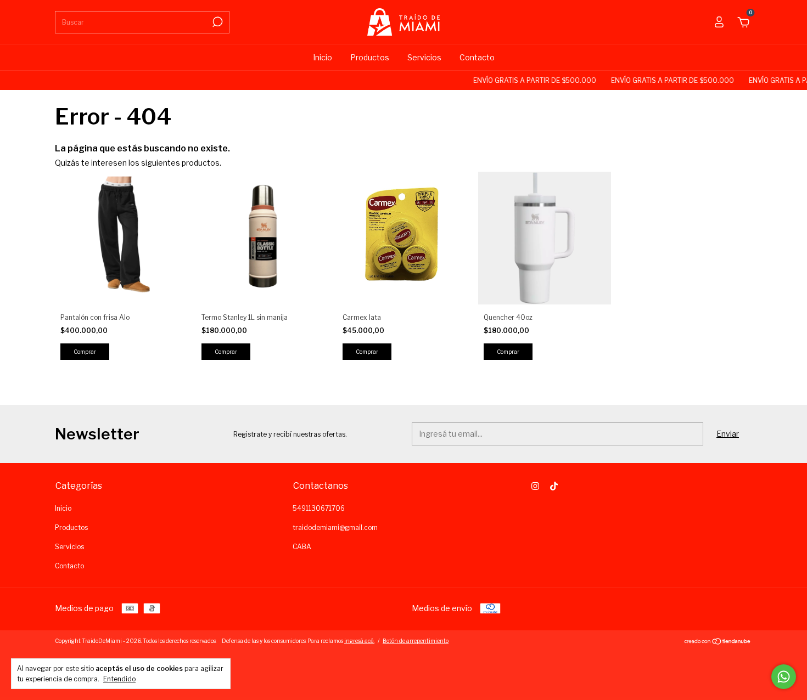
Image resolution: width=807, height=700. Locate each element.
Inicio (322, 57)
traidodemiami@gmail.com (335, 527)
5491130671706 (319, 508)
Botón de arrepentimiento (416, 640)
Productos (369, 57)
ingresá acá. (359, 640)
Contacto (477, 57)
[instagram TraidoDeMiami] (535, 486)
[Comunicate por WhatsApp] (783, 676)
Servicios (424, 57)
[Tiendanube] (717, 642)
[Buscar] (216, 22)
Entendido (119, 679)
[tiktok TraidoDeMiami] (554, 486)
